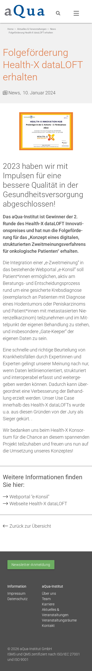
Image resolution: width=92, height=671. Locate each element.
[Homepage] (24, 10)
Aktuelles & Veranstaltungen (32, 29)
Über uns (49, 593)
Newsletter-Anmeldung (31, 565)
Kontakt (48, 626)
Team (46, 599)
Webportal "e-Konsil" (28, 496)
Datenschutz (17, 599)
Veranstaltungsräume (59, 620)
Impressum (16, 593)
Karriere (48, 604)
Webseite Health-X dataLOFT (37, 503)
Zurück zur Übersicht (29, 526)
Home (10, 29)
